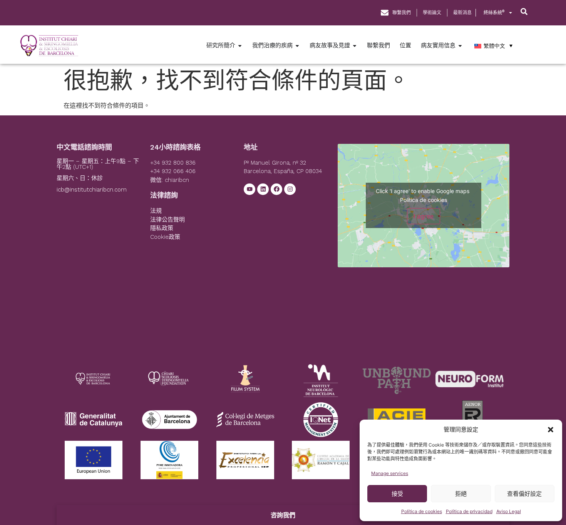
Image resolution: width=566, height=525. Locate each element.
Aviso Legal (508, 511)
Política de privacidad (469, 511)
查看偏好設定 (524, 493)
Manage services (389, 473)
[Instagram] (290, 189)
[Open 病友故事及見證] (354, 45)
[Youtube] (249, 189)
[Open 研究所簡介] (240, 45)
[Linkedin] (263, 189)
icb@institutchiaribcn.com (92, 189)
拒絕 (461, 493)
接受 (397, 493)
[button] (550, 429)
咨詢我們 (283, 515)
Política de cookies (421, 511)
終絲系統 (494, 12)
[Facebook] (276, 189)
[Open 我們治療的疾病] (297, 45)
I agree (424, 216)
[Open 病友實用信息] (460, 45)
